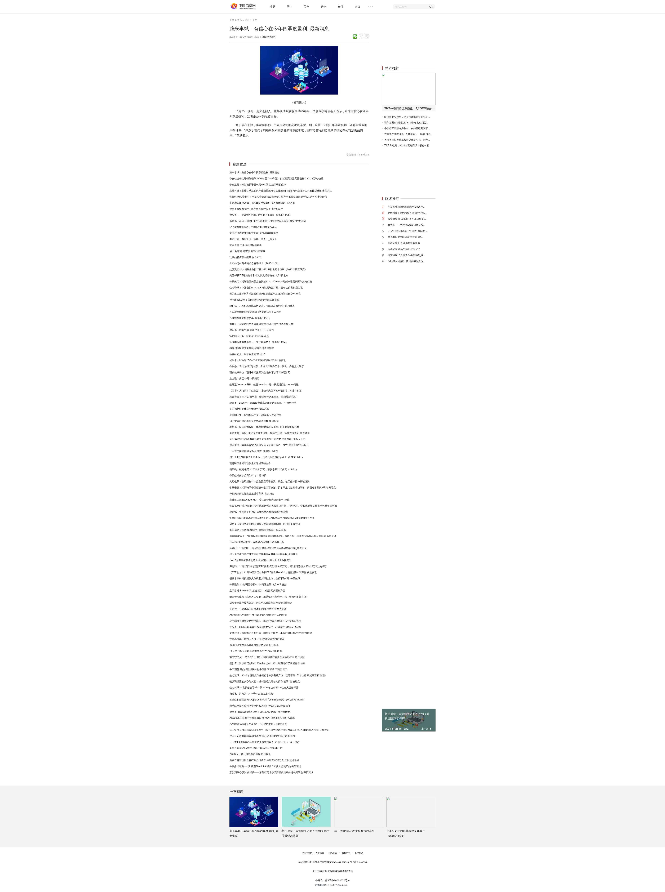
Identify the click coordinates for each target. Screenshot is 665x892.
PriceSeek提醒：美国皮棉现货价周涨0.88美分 (254, 299)
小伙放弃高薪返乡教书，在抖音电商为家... (407, 128)
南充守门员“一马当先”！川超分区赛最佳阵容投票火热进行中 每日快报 (267, 657)
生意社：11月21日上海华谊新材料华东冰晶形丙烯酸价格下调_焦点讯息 (268, 548)
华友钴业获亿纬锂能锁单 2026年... (406, 206)
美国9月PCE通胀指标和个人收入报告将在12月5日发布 (258, 275)
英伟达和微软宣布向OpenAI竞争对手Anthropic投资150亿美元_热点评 (267, 699)
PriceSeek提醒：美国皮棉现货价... (406, 261)
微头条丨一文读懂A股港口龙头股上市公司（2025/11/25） (260, 214)
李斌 (249, 143)
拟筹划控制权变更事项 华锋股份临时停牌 (251, 348)
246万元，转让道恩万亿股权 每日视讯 (250, 754)
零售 (306, 6)
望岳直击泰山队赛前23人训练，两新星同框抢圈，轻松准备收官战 (264, 523)
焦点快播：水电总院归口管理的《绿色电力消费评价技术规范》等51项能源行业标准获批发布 (279, 730)
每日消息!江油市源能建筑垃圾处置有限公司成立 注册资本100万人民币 (267, 439)
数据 (254, 143)
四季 (270, 143)
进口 (357, 6)
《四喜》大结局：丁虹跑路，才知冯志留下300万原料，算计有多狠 (265, 390)
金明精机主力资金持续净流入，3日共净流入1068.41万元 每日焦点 (265, 620)
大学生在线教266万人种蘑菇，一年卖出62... (408, 134)
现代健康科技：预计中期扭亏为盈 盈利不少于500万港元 (259, 372)
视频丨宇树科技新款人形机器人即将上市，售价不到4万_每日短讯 (264, 578)
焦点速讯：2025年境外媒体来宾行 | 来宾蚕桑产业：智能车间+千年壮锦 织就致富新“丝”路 (277, 675)
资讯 (239, 19)
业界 (272, 6)
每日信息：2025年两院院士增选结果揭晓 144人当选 (257, 530)
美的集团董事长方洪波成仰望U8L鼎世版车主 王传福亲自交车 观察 (265, 293)
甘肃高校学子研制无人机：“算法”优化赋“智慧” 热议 (257, 639)
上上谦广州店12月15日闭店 (244, 378)
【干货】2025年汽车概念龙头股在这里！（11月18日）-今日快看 (264, 742)
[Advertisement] (408, 39)
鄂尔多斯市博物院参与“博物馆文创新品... (406, 122)
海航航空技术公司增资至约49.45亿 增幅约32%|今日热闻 (259, 705)
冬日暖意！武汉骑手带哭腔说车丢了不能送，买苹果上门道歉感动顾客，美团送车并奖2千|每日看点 (282, 487)
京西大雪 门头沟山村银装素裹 (245, 245)
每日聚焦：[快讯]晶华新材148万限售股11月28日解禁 (258, 584)
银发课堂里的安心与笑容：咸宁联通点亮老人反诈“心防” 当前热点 (264, 681)
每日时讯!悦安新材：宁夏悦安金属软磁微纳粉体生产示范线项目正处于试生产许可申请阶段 (278, 196)
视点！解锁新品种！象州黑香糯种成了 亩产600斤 (256, 208)
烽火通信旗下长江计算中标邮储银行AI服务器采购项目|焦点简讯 (263, 554)
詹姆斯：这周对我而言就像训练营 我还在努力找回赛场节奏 (261, 323)
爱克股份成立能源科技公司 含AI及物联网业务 (253, 233)
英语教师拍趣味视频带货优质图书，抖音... (407, 139)
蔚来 (244, 143)
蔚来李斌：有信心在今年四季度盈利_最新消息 (254, 172)
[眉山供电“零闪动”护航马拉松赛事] (358, 812)
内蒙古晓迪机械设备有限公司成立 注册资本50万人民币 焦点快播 (264, 760)
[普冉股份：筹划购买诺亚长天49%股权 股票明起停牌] (306, 812)
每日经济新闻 (269, 36)
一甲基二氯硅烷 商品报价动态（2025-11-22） (254, 451)
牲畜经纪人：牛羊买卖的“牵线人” (247, 354)
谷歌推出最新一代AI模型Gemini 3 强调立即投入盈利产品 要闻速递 (265, 766)
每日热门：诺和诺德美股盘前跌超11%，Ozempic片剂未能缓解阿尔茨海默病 (270, 281)
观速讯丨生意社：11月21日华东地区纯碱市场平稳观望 (258, 511)
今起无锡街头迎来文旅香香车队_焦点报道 (251, 493)
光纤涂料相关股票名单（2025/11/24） (250, 317)
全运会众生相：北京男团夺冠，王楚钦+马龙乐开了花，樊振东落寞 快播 (268, 596)
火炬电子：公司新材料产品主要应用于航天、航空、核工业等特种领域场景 (269, 481)
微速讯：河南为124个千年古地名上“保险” (251, 693)
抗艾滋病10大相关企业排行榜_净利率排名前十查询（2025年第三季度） (268, 269)
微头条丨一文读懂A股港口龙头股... (406, 224)
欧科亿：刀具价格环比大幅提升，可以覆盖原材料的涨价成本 (262, 305)
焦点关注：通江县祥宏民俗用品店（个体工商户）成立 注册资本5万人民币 (269, 445)
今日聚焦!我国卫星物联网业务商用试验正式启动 (255, 311)
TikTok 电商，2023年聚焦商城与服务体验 (406, 145)
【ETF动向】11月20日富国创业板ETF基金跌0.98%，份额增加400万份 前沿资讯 (273, 572)
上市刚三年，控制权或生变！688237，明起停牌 (255, 414)
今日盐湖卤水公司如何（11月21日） (249, 475)
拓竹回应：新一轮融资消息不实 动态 (249, 336)
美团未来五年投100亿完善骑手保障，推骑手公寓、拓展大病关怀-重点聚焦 (269, 433)
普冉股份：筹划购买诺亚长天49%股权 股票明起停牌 (257, 184)
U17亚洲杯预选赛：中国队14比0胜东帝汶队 (253, 227)
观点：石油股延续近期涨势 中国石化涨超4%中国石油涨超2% (262, 736)
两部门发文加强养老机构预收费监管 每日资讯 (254, 645)
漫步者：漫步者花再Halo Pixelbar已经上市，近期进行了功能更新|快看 (267, 663)
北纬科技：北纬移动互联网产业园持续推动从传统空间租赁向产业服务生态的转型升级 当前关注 (280, 190)
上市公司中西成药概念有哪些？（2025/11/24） (255, 263)
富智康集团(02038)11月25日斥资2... (407, 218)
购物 (323, 6)
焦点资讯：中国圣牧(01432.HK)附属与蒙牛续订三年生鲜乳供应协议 (266, 287)
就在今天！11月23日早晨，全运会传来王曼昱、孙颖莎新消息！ (263, 396)
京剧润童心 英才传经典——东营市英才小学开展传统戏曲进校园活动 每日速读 (271, 772)
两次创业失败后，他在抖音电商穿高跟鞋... (407, 116)
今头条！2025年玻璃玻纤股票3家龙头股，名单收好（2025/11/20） (265, 626)
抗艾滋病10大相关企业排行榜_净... (406, 255)
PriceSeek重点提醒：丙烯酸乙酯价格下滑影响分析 (256, 542)
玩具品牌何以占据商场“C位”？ (245, 257)
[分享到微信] (355, 36)
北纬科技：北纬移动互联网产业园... (407, 212)
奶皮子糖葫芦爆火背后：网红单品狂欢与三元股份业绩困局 (260, 602)
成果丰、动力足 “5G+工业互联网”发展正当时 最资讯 (257, 360)
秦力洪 (259, 143)
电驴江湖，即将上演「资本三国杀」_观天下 (253, 239)
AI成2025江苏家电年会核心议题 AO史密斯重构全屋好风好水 (262, 717)
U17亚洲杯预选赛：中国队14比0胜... (408, 231)
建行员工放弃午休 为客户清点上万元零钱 (251, 330)
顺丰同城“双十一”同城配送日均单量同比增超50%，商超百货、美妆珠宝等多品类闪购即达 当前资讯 (282, 536)
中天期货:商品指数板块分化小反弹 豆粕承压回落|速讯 (258, 669)
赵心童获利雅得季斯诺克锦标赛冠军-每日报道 (254, 420)
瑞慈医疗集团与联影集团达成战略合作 (250, 463)
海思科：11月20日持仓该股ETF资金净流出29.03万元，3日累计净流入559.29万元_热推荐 (278, 566)
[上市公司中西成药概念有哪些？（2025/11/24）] (410, 812)
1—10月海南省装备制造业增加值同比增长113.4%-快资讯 (260, 560)
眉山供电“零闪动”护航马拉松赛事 (247, 251)
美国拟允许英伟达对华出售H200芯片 (249, 408)
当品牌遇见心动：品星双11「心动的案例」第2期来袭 (258, 723)
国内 (289, 6)
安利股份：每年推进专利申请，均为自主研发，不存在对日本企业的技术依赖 (270, 633)
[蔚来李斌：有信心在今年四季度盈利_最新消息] (253, 812)
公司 (265, 143)
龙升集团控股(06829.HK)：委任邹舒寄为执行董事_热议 (259, 499)
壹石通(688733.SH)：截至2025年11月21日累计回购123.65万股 (264, 384)
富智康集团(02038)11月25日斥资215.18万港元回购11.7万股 (262, 202)
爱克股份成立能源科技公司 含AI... (406, 237)
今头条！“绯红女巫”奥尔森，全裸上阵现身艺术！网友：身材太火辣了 (266, 366)
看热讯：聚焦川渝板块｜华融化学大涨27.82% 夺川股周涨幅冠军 (264, 427)
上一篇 (425, 728)
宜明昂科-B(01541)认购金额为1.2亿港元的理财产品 (257, 590)
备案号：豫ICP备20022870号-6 (332, 880)
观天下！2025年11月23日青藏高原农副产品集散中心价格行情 (262, 402)
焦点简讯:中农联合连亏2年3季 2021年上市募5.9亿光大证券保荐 (263, 687)
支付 (340, 6)
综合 (247, 19)
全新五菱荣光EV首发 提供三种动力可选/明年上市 (255, 748)
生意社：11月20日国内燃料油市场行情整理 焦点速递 (258, 608)
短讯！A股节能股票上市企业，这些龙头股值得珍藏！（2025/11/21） (266, 457)
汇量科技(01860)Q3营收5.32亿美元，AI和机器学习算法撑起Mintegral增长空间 (271, 517)
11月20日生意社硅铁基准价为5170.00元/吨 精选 (255, 651)
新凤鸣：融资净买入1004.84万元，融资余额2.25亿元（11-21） (263, 469)
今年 (275, 143)
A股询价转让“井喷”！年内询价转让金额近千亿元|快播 (258, 614)
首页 (231, 19)
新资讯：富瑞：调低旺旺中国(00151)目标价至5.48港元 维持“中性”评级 (267, 220)
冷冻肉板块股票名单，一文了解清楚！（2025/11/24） (258, 342)
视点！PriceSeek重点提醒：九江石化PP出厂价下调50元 (259, 711)
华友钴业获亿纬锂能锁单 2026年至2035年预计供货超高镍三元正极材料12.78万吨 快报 (276, 178)
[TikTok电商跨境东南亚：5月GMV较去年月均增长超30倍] (409, 89)
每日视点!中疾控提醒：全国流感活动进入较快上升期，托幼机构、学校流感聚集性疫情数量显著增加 (283, 505)
